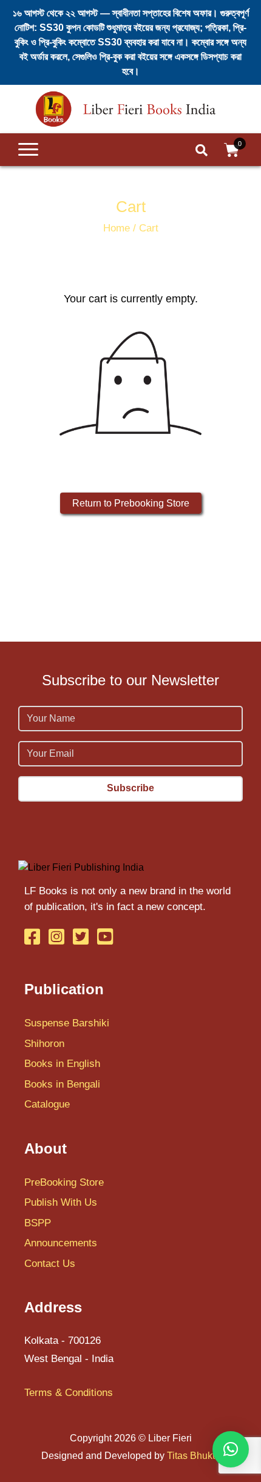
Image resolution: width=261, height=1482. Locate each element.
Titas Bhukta (193, 1455)
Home (116, 228)
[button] (230, 1449)
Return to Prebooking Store (130, 503)
